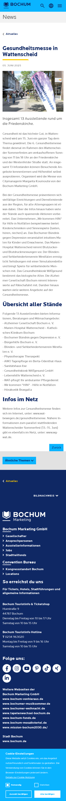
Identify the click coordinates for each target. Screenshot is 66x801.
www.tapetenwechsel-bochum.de (26, 713)
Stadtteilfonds (16, 555)
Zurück (56, 448)
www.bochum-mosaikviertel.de (25, 723)
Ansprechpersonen (19, 541)
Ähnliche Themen (17, 460)
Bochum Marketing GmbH (25, 529)
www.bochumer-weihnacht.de (24, 708)
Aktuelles (12, 34)
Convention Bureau (19, 562)
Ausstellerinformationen (23, 546)
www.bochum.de (14, 741)
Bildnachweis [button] (44, 495)
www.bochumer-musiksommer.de (26, 704)
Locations (12, 574)
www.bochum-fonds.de (19, 718)
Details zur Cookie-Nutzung (20, 777)
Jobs (9, 550)
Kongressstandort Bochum (24, 569)
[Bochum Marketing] (17, 5)
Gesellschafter (16, 536)
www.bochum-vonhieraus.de (23, 699)
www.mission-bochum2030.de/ (25, 727)
